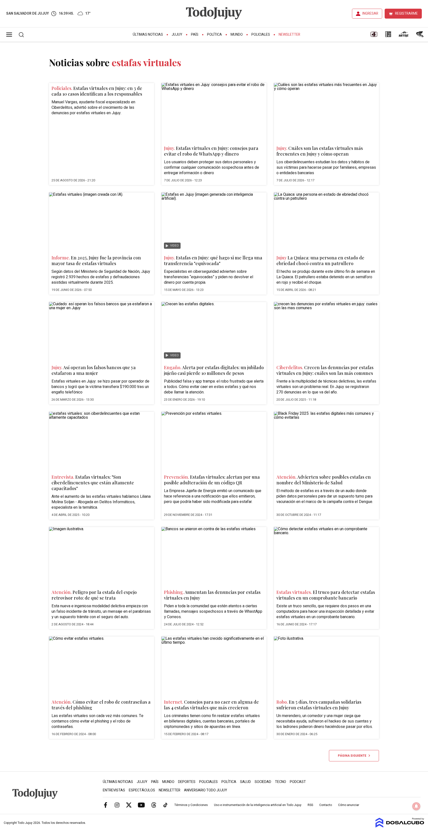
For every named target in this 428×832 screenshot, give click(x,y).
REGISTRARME (406, 13)
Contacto (325, 805)
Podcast (298, 781)
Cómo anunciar (348, 805)
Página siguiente (353, 755)
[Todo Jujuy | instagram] (117, 805)
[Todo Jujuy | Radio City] (388, 36)
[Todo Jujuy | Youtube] (141, 805)
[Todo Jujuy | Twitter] (129, 805)
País (194, 34)
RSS (310, 805)
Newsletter (289, 34)
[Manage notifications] (416, 806)
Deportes (186, 781)
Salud (245, 781)
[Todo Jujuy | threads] (154, 805)
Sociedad (263, 781)
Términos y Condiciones (191, 805)
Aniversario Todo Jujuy (205, 790)
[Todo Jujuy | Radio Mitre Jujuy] (403, 36)
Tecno (280, 781)
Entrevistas (114, 790)
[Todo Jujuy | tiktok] (165, 805)
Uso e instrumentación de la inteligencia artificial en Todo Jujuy (257, 805)
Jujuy (177, 34)
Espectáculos (142, 790)
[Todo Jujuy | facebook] (105, 805)
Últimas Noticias (148, 34)
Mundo (237, 34)
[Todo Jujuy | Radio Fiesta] (420, 36)
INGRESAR (370, 13)
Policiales (260, 34)
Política (214, 34)
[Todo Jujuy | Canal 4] (374, 36)
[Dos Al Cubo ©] (399, 826)
